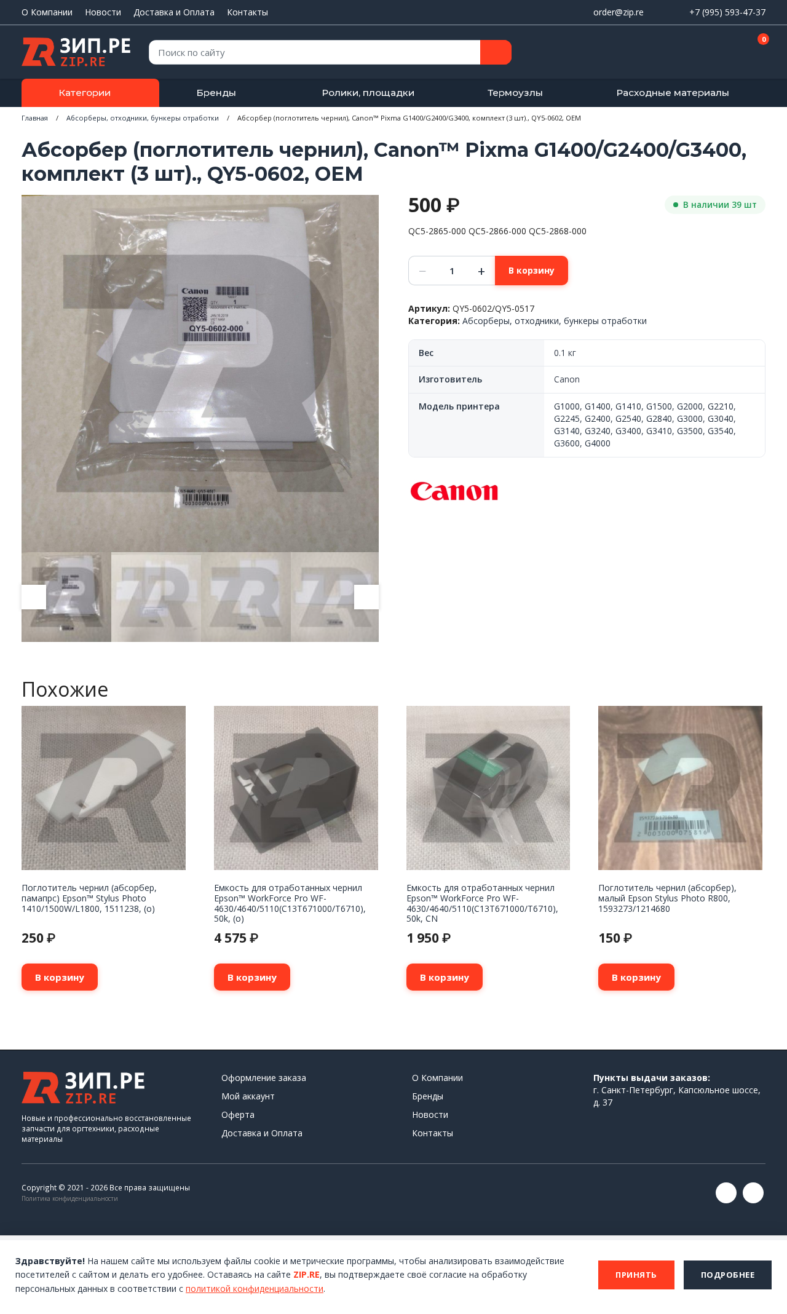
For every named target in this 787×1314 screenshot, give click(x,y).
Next (366, 597)
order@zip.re (618, 12)
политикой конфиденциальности (254, 1288)
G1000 (567, 406)
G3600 (567, 443)
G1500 (659, 406)
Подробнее (728, 1274)
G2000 (690, 406)
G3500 (690, 431)
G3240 (598, 431)
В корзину (531, 270)
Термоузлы (515, 92)
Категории (84, 92)
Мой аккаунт (248, 1096)
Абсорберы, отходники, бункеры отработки (142, 117)
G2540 (628, 418)
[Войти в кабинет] (712, 52)
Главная (35, 117)
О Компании (47, 12)
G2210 (721, 406)
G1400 (598, 406)
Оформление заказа (263, 1077)
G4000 (598, 443)
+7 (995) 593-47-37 (727, 12)
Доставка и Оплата (174, 12)
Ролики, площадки (368, 92)
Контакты (247, 12)
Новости (103, 12)
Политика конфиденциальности (70, 1198)
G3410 (659, 431)
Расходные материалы (672, 92)
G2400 (598, 418)
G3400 (628, 431)
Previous (34, 597)
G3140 (567, 431)
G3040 (721, 418)
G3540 (721, 431)
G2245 (567, 418)
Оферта (238, 1114)
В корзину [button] (59, 977)
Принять (636, 1274)
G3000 (690, 418)
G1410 (628, 406)
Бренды (216, 92)
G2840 (659, 418)
